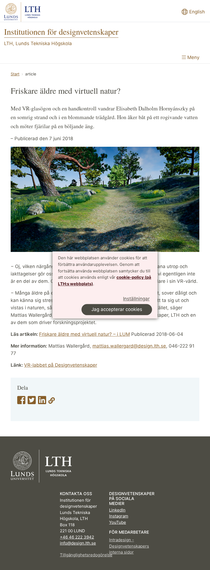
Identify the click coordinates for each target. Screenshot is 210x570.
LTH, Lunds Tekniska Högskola (38, 43)
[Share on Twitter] (32, 402)
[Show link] (51, 402)
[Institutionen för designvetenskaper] (22, 12)
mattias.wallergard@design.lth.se (129, 346)
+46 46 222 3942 (77, 537)
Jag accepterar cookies (116, 309)
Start (15, 74)
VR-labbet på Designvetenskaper (60, 365)
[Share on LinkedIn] (42, 402)
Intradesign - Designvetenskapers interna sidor (129, 546)
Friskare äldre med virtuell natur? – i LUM (84, 334)
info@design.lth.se (78, 543)
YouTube (117, 522)
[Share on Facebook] (21, 402)
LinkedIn (117, 510)
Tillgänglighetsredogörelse (80, 554)
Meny (192, 57)
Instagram (118, 516)
